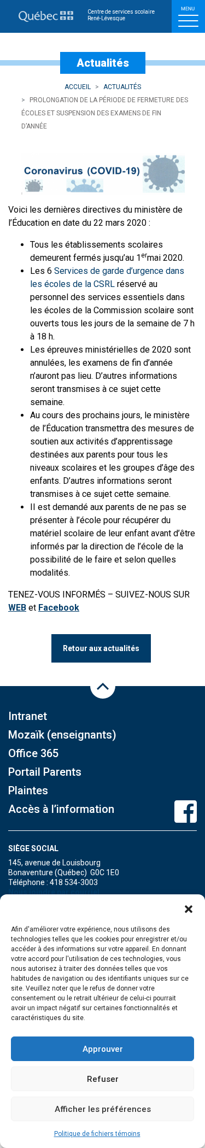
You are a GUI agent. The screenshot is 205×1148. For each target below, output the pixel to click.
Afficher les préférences (103, 1109)
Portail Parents (44, 771)
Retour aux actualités (101, 648)
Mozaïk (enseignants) (62, 734)
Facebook (58, 607)
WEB (17, 607)
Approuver (103, 1049)
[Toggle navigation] (188, 16)
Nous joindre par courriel (53, 892)
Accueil (78, 87)
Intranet (27, 716)
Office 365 (33, 753)
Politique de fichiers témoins (97, 1134)
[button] (188, 908)
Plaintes (28, 790)
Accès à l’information (61, 809)
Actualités (122, 87)
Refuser (103, 1079)
